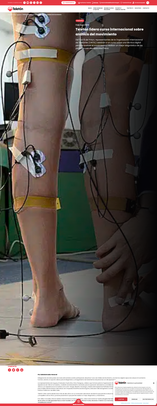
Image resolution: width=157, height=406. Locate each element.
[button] (154, 383)
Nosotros (138, 8)
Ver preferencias (148, 399)
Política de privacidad (136, 403)
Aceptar (121, 399)
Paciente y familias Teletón (120, 8)
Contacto (146, 8)
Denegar (134, 399)
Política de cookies (125, 403)
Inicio (90, 8)
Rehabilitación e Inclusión (109, 8)
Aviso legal (145, 403)
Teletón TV (130, 8)
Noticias (19, 14)
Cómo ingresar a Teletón (98, 8)
